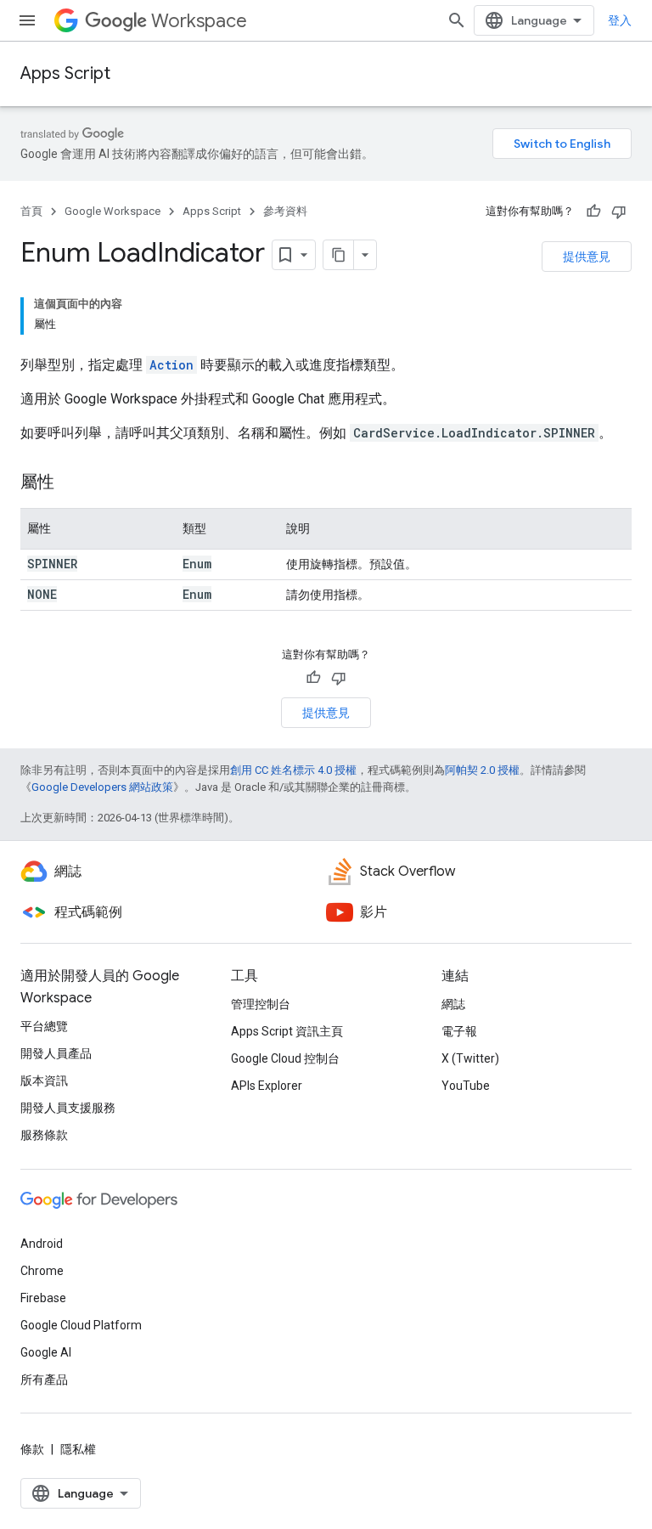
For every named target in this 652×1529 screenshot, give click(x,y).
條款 (32, 1449)
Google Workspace (112, 211)
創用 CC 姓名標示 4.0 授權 (293, 770)
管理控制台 (260, 1004)
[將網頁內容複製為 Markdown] (338, 254)
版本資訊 (44, 1080)
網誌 (453, 1004)
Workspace (199, 20)
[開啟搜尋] (457, 20)
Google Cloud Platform (81, 1325)
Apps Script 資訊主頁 (287, 1031)
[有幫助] (593, 211)
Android (41, 1243)
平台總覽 (44, 1026)
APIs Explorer (266, 1085)
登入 (620, 20)
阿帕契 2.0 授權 (482, 770)
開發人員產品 (56, 1053)
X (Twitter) (470, 1058)
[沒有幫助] (619, 211)
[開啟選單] (27, 20)
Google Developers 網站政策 (102, 787)
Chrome (42, 1271)
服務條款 (44, 1135)
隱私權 (78, 1449)
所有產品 (44, 1379)
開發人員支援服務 (67, 1107)
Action (171, 365)
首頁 (31, 211)
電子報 (459, 1031)
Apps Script (65, 73)
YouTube (465, 1085)
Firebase (43, 1298)
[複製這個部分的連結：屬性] (71, 483)
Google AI (45, 1352)
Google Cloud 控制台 (285, 1058)
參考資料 (285, 211)
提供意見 (586, 256)
